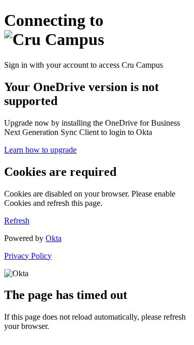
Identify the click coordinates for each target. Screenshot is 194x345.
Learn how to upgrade (40, 149)
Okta (54, 238)
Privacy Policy (28, 255)
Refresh (16, 220)
